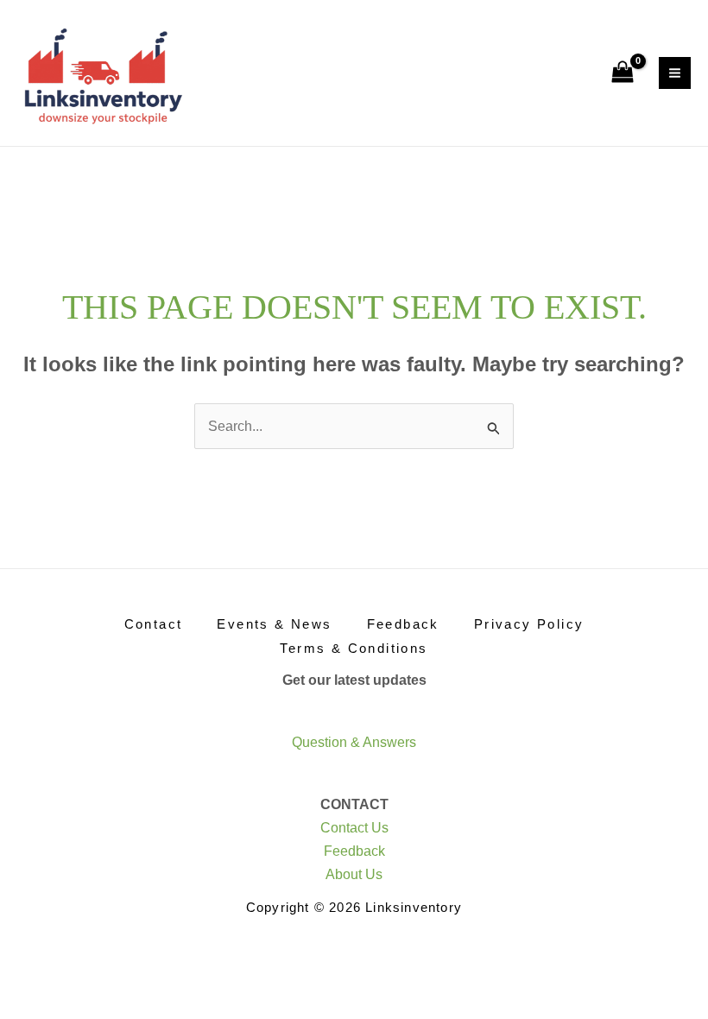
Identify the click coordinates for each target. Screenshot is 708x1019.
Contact (153, 624)
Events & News (274, 624)
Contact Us (354, 827)
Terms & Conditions (353, 648)
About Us (354, 874)
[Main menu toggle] (675, 73)
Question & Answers (354, 742)
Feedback (403, 624)
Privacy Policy (529, 624)
